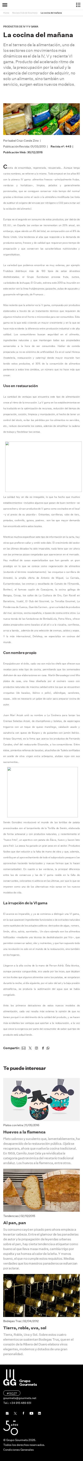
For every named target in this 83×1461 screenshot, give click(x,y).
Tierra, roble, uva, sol (24, 1327)
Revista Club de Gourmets (24, 12)
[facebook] (43, 1048)
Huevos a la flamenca (24, 1132)
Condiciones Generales (18, 1450)
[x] (30, 1048)
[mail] (23, 1048)
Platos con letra (13, 1125)
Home (6, 12)
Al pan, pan (14, 1222)
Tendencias (11, 1216)
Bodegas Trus (12, 1321)
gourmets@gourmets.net (19, 1398)
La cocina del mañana (51, 12)
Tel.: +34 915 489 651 (17, 1403)
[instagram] (36, 1048)
